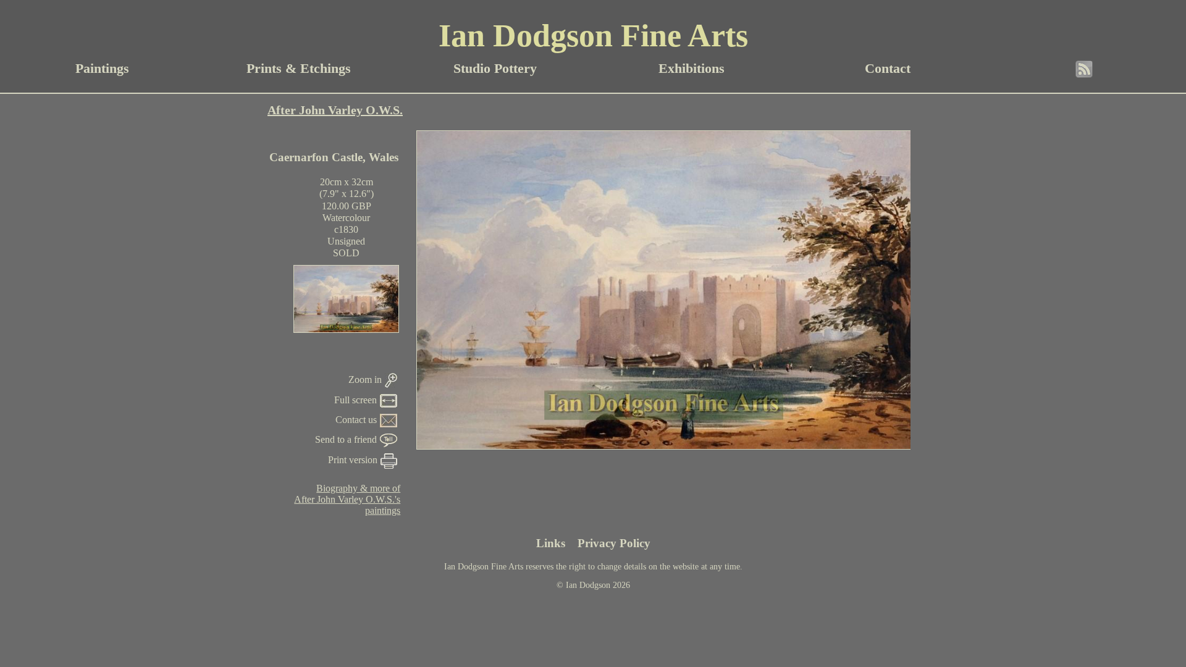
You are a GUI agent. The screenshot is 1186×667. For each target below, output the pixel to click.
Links (550, 543)
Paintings (102, 68)
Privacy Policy (614, 543)
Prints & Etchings (298, 68)
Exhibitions (691, 68)
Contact (888, 68)
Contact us (356, 419)
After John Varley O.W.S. (335, 110)
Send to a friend (346, 439)
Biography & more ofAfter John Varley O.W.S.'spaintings (347, 499)
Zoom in (365, 379)
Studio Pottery (495, 68)
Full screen (355, 400)
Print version (352, 460)
